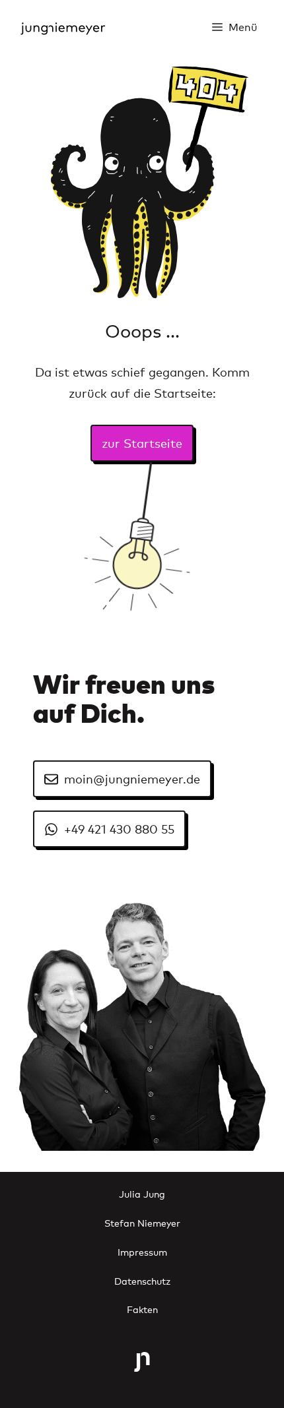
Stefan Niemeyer (142, 1222)
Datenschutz (142, 1280)
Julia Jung (142, 1193)
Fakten (142, 1308)
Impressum (142, 1251)
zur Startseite (142, 442)
